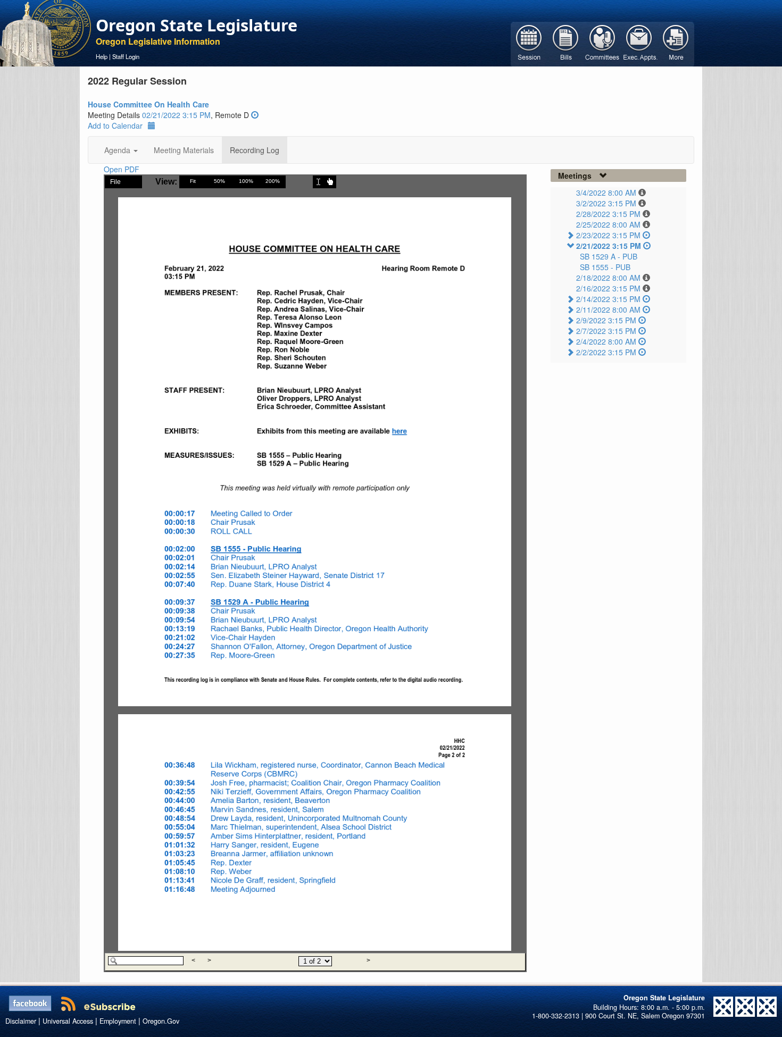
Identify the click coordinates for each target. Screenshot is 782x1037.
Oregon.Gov (161, 1021)
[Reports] (676, 43)
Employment (117, 1021)
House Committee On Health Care (148, 104)
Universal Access (68, 1021)
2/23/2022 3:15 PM (608, 235)
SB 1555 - (605, 267)
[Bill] (565, 43)
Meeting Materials (184, 150)
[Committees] (602, 43)
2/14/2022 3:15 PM (608, 299)
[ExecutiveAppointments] (639, 43)
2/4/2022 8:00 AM (606, 341)
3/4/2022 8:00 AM (606, 192)
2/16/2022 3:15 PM (608, 288)
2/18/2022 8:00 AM (608, 277)
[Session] (529, 43)
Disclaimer (20, 1021)
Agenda (118, 150)
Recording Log (254, 150)
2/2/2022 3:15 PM (606, 352)
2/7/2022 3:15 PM (606, 330)
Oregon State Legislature (196, 25)
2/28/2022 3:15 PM (608, 213)
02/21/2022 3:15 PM (176, 115)
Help (101, 56)
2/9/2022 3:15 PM (606, 320)
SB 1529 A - (608, 256)
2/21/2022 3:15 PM (608, 245)
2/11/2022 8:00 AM (608, 309)
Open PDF (121, 169)
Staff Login (125, 56)
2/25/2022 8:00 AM (608, 224)
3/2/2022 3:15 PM (606, 203)
